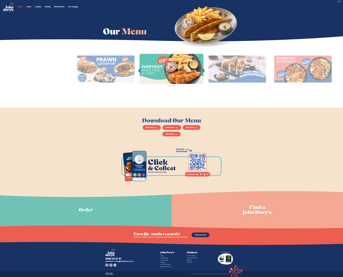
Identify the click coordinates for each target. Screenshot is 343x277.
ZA (340, 1)
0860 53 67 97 (113, 258)
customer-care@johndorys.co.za (119, 261)
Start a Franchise (192, 258)
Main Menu (150, 127)
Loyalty (38, 7)
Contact (189, 262)
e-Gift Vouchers (166, 264)
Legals (214, 273)
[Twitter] (114, 265)
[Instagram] (110, 265)
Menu (20, 7)
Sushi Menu (170, 127)
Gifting (48, 7)
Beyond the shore (166, 267)
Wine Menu (170, 134)
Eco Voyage (73, 7)
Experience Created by (223, 273)
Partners (189, 260)
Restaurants (59, 7)
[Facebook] (106, 265)
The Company (191, 256)
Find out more (200, 235)
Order (28, 7)
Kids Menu (190, 127)
